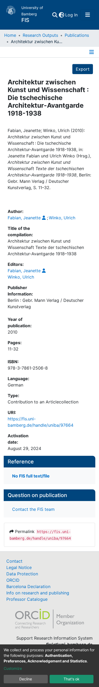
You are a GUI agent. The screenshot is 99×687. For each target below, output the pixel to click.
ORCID (13, 580)
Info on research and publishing (37, 592)
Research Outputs (40, 35)
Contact (14, 561)
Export (82, 69)
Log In (71, 14)
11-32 (13, 349)
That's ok (71, 679)
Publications (77, 35)
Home (10, 35)
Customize (13, 668)
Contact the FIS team (33, 509)
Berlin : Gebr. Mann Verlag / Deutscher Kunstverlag (46, 303)
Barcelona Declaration (28, 586)
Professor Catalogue (27, 599)
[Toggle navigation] (87, 15)
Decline (25, 679)
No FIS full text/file (31, 476)
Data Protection (22, 573)
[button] (61, 15)
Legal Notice (19, 567)
